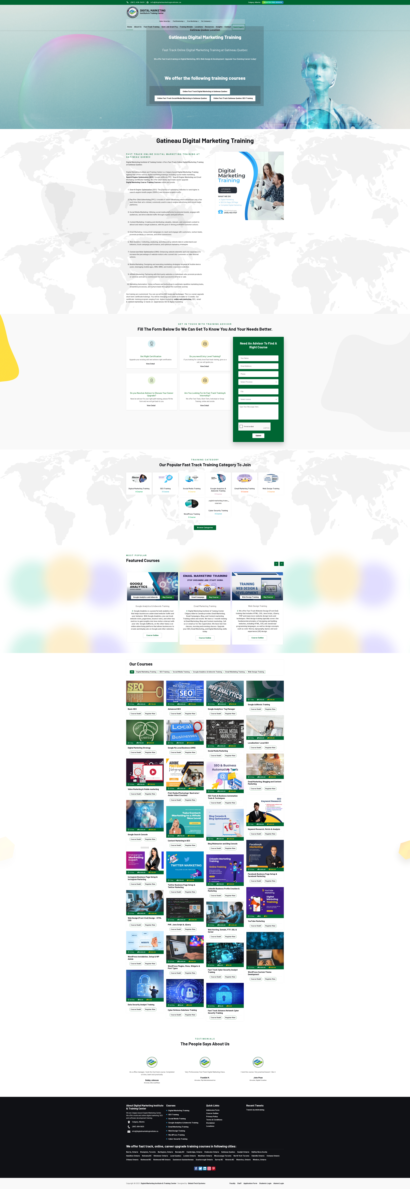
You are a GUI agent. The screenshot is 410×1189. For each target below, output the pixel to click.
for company (206, 21)
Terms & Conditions (214, 1120)
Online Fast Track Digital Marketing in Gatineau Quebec (205, 91)
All (132, 672)
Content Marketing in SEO (179, 841)
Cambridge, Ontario (194, 1152)
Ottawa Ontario (132, 1160)
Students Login (265, 1183)
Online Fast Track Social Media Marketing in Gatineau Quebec (182, 98)
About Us (138, 27)
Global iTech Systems (196, 1183)
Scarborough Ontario (204, 1160)
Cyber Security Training (177, 1139)
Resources (209, 27)
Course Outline (212, 1113)
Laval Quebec (175, 1156)
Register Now (150, 714)
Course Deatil (136, 714)
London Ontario (189, 1156)
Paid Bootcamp (178, 21)
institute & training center (152, 13)
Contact (228, 27)
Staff (239, 1183)
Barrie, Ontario (132, 1152)
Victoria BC (229, 1160)
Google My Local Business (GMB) (181, 748)
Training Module (186, 27)
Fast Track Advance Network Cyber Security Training (223, 1011)
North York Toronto (241, 1156)
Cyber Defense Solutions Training (182, 1010)
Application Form (250, 1183)
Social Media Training (181, 672)
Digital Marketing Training (146, 672)
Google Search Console (138, 834)
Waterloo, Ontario (243, 1160)
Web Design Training (256, 672)
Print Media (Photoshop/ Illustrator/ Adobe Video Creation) (183, 794)
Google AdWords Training (259, 704)
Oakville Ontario (257, 1156)
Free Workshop (192, 21)
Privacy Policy (212, 1117)
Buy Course (167, 597)
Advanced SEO (174, 709)
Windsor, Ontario (259, 1160)
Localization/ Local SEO (258, 743)
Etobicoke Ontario (211, 1152)
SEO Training (165, 672)
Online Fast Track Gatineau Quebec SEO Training (233, 98)
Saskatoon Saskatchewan (183, 1160)
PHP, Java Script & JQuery (179, 925)
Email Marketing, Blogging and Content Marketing (264, 783)
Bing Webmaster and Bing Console (222, 844)
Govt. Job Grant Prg (170, 27)
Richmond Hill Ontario (162, 1160)
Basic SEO (132, 709)
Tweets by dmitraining (255, 1110)
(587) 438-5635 (137, 2)
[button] (276, 564)
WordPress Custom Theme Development (259, 973)
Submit (258, 436)
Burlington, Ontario (165, 1152)
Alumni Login (278, 1183)
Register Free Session (273, 2)
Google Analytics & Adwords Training (207, 672)
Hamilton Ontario (133, 1156)
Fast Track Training (151, 27)
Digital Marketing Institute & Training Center (158, 1183)
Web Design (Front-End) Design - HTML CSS (144, 919)
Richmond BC (146, 1160)
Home (129, 27)
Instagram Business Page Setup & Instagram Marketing (143, 878)
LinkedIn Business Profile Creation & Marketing (224, 890)
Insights (219, 27)
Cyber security (164, 21)
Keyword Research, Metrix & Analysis (264, 829)
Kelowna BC (147, 1156)
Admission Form (212, 1110)
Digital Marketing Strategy (139, 748)
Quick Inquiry (238, 27)
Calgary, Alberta (254, 2)
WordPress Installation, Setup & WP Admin (143, 958)
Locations (199, 27)
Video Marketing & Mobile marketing (143, 789)
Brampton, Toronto (148, 1152)
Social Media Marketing (218, 751)
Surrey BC (219, 1160)
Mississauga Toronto (222, 1156)
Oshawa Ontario (273, 1156)
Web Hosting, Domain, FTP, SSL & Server (222, 931)
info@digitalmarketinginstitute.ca (165, 2)
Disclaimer (210, 1123)
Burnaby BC (179, 1152)
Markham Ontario (205, 1156)
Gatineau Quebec (228, 1152)
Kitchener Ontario (161, 1156)
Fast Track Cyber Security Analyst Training (223, 971)
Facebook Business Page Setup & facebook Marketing (262, 875)
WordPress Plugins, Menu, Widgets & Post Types (184, 967)
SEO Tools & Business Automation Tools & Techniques (223, 797)
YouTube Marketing (256, 921)
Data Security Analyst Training (141, 1005)
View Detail (150, 364)
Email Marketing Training (235, 672)
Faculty (232, 1183)
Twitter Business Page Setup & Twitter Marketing (181, 886)
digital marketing (152, 10)
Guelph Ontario (243, 1152)
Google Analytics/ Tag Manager (221, 709)
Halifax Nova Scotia (259, 1152)
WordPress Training (176, 1135)
